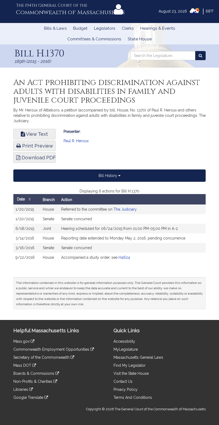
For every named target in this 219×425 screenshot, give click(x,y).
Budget (80, 28)
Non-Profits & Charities (33, 381)
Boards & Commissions (34, 373)
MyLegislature (126, 349)
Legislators (104, 28)
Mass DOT (22, 365)
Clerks (128, 28)
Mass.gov (22, 341)
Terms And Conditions (133, 397)
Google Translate (28, 397)
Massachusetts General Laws (138, 357)
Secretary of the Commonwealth (42, 357)
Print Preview (37, 146)
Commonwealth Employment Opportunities (51, 349)
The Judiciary (125, 209)
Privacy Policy (126, 389)
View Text (36, 134)
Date (21, 199)
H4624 (124, 257)
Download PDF (38, 157)
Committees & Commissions (94, 39)
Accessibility (124, 341)
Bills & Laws (55, 28)
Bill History (108, 175)
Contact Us (123, 381)
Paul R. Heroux (76, 141)
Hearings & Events (157, 28)
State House (140, 39)
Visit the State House (131, 373)
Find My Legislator (130, 365)
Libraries (21, 389)
